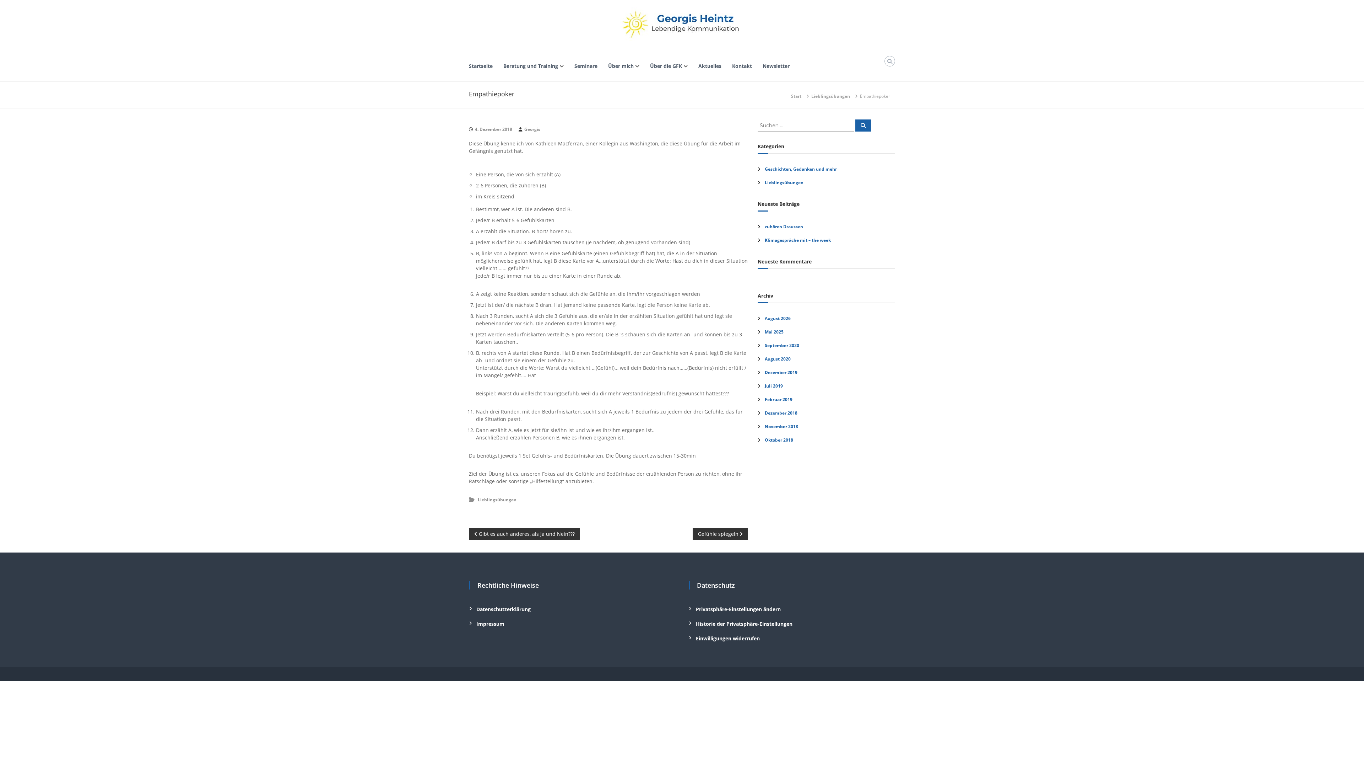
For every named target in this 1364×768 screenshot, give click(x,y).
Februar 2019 (778, 399)
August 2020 (778, 359)
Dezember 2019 (781, 372)
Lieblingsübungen (830, 96)
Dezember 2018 (781, 413)
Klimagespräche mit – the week (798, 240)
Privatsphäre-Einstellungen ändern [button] (738, 609)
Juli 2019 (774, 386)
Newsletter (776, 66)
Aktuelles (709, 66)
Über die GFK (666, 66)
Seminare (585, 66)
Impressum (490, 623)
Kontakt (742, 66)
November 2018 (781, 426)
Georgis (532, 129)
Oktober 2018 (779, 440)
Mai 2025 (774, 332)
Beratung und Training (530, 66)
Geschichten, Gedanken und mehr (801, 169)
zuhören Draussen (784, 227)
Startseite (481, 66)
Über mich (621, 66)
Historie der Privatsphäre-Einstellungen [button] (744, 623)
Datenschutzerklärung (503, 609)
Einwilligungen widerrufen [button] (728, 638)
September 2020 (782, 345)
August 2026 (778, 318)
